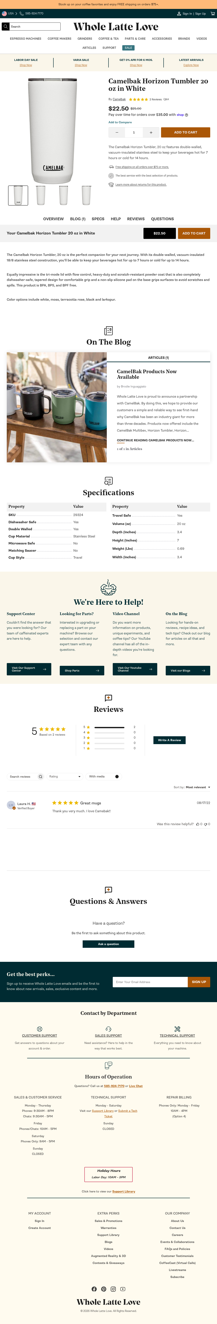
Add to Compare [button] (120, 122)
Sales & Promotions (108, 1221)
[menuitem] (39, 1221)
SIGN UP (199, 982)
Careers (177, 1235)
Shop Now (26, 65)
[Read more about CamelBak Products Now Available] (57, 407)
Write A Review (169, 740)
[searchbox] (22, 776)
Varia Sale (81, 60)
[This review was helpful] (197, 824)
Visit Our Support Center (23, 669)
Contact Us (177, 1228)
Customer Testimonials (177, 1256)
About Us (177, 1221)
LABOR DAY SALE (26, 60)
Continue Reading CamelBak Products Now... (155, 440)
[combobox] (35, 26)
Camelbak (119, 99)
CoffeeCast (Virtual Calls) (177, 1263)
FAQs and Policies (177, 1249)
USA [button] (10, 14)
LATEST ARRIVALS (191, 60)
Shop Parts (72, 670)
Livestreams (177, 1270)
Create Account (39, 1228)
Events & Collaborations (177, 1242)
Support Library (103, 1111)
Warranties (108, 1228)
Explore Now (191, 65)
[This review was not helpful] (205, 824)
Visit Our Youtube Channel (129, 669)
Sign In (39, 1221)
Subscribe (177, 1277)
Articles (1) (158, 358)
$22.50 (160, 233)
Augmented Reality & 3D (108, 1256)
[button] (109, 728)
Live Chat (136, 1086)
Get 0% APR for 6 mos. (136, 60)
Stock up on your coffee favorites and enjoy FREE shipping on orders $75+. (108, 4)
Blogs (108, 1242)
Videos (108, 1249)
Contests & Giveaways (108, 1263)
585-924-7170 (114, 1086)
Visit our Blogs (180, 670)
